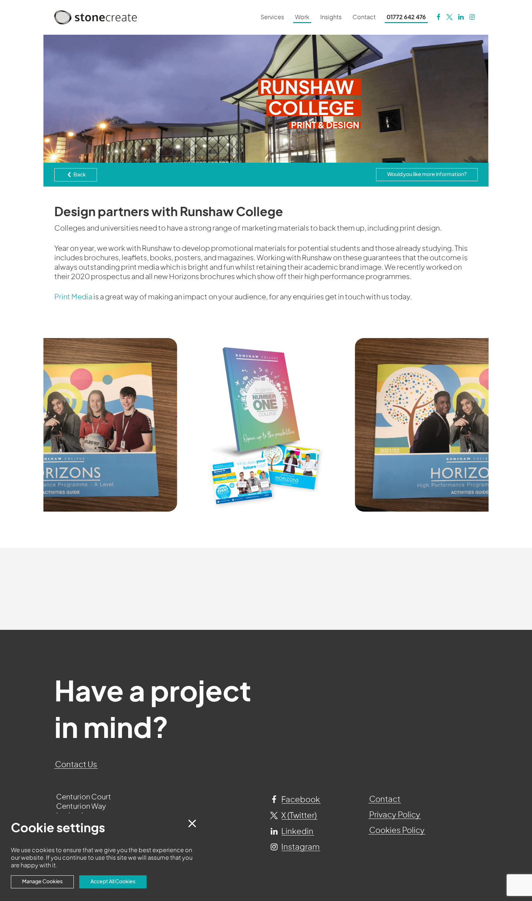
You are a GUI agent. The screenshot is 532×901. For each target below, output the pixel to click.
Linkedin (296, 832)
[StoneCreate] (438, 17)
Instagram (300, 847)
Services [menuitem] (272, 17)
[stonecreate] (449, 17)
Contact (384, 799)
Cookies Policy (397, 830)
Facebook (300, 800)
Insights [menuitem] (331, 17)
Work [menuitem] (302, 17)
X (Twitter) (298, 816)
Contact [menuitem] (364, 17)
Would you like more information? (426, 174)
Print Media (73, 297)
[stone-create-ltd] (460, 17)
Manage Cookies (42, 881)
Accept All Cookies (112, 881)
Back (79, 175)
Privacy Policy (394, 815)
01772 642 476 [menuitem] (406, 17)
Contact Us (76, 765)
